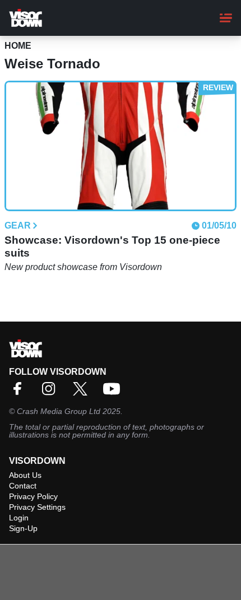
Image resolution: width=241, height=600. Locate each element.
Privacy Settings (37, 507)
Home (17, 45)
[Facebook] (20, 392)
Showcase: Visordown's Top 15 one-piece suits (112, 246)
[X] (83, 392)
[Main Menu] (226, 18)
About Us (25, 475)
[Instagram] (51, 392)
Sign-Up (23, 528)
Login (19, 518)
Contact (22, 486)
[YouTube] (114, 392)
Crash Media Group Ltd (58, 411)
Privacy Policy (33, 496)
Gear (17, 225)
